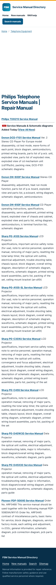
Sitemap (43, 563)
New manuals (18, 15)
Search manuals (12, 21)
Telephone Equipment (21, 31)
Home (5, 15)
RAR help (32, 15)
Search (33, 563)
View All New (26, 129)
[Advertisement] (28, 64)
